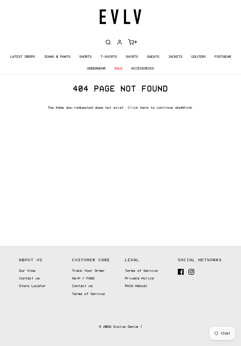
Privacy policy (139, 278)
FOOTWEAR (223, 57)
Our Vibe (27, 271)
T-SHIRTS (109, 57)
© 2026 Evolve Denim (118, 327)
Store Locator (32, 286)
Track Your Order (88, 271)
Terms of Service (88, 294)
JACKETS (175, 57)
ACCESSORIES (142, 68)
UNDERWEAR (96, 68)
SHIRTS (132, 57)
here (144, 108)
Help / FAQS (83, 278)
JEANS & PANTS (57, 57)
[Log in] (119, 42)
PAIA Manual (136, 286)
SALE (118, 68)
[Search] (108, 42)
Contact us (29, 278)
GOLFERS (198, 57)
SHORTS (85, 57)
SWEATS (153, 57)
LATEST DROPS (22, 57)
